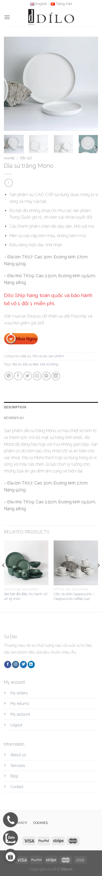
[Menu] (7, 17)
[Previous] (12, 83)
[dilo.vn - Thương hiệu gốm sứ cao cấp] (51, 17)
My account (20, 714)
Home (9, 158)
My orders (18, 693)
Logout (16, 725)
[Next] (89, 83)
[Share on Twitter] (27, 376)
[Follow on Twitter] (23, 664)
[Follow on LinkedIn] (31, 664)
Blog (14, 776)
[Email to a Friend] (37, 376)
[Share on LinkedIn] (56, 376)
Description (15, 407)
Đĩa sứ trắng (49, 364)
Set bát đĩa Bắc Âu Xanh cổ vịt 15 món (25, 596)
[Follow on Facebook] (7, 664)
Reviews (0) (14, 418)
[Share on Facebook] (18, 376)
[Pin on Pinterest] (46, 376)
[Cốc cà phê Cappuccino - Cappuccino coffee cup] (76, 562)
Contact (16, 786)
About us (18, 754)
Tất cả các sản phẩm (48, 356)
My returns (19, 703)
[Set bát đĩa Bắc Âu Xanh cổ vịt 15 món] (26, 562)
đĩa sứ (16, 364)
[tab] (51, 407)
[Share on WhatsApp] (8, 376)
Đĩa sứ (26, 158)
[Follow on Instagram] (15, 664)
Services (17, 765)
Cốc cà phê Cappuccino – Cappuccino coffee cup (74, 596)
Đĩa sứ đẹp (31, 364)
